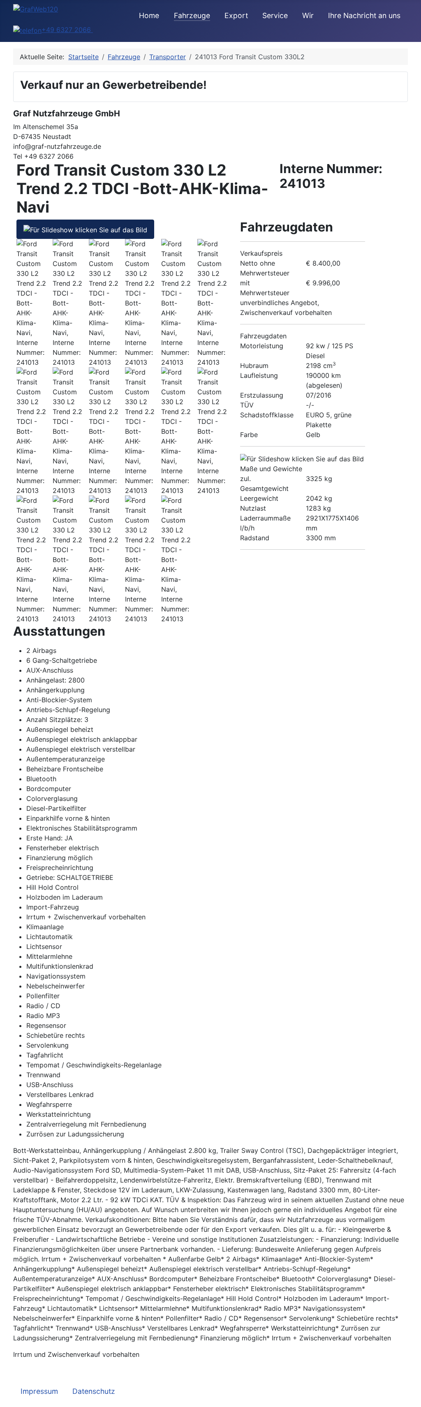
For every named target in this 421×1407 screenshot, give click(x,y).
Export (236, 15)
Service (275, 15)
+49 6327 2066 (67, 29)
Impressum (39, 1391)
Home (149, 15)
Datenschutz (93, 1391)
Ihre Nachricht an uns (364, 15)
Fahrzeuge (192, 15)
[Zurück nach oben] (410, 1396)
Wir (308, 15)
